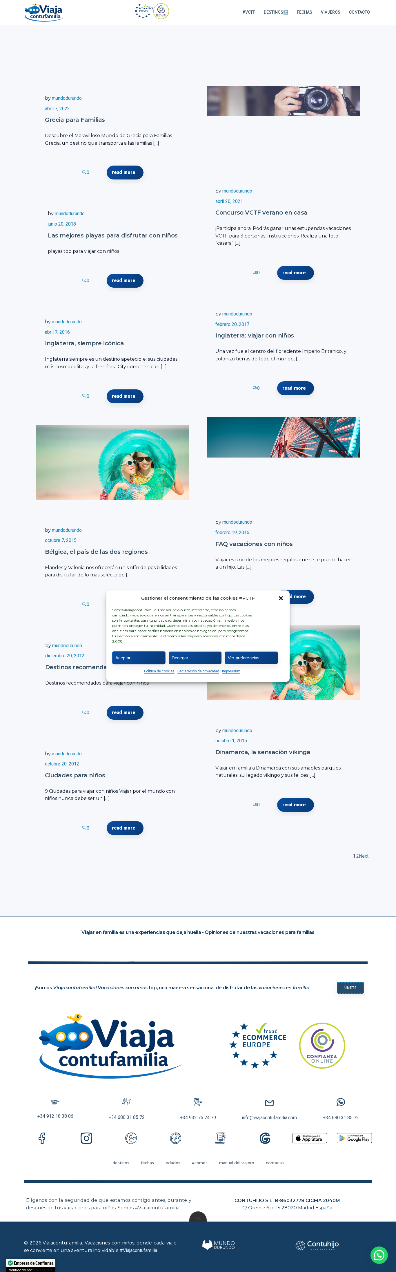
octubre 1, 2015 (231, 740)
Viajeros (330, 12)
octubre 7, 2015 (61, 540)
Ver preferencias (243, 657)
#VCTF (248, 12)
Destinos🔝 (276, 12)
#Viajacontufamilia (138, 1250)
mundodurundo (67, 98)
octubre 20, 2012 (62, 764)
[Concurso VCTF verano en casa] (283, 101)
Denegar (180, 657)
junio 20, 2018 (62, 224)
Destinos (120, 1162)
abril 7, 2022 (57, 108)
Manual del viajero (236, 1162)
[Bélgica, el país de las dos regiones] (112, 462)
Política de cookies (159, 671)
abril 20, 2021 (229, 201)
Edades (173, 1162)
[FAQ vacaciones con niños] (283, 437)
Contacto (359, 12)
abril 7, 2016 (57, 332)
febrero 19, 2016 (232, 532)
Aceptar (122, 657)
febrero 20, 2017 (232, 324)
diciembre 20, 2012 (64, 655)
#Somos (200, 1162)
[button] (281, 598)
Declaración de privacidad (198, 671)
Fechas (304, 12)
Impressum (231, 671)
